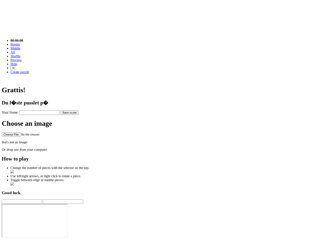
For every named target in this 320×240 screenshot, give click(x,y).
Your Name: (10, 112)
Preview (16, 60)
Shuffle (15, 56)
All (12, 52)
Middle (15, 48)
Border (15, 44)
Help (13, 64)
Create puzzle (19, 72)
